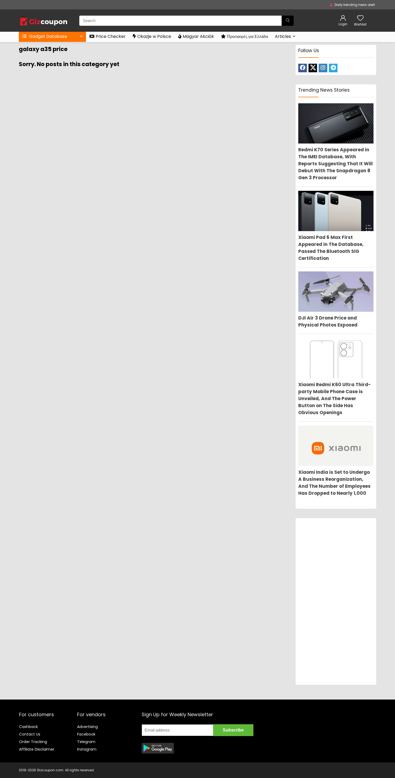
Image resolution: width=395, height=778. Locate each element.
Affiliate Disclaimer (36, 749)
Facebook (86, 734)
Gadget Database (47, 36)
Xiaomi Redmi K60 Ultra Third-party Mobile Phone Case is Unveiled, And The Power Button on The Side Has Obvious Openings (334, 398)
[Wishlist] (360, 18)
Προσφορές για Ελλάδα (247, 36)
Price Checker (111, 36)
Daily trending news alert (355, 4)
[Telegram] (333, 68)
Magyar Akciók (198, 36)
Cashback (28, 726)
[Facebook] (302, 68)
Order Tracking (33, 741)
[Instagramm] (323, 68)
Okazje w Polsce (154, 36)
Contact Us (29, 734)
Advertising (87, 726)
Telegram (86, 741)
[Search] (288, 21)
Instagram (86, 749)
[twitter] (312, 68)
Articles (283, 36)
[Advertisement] (336, 601)
